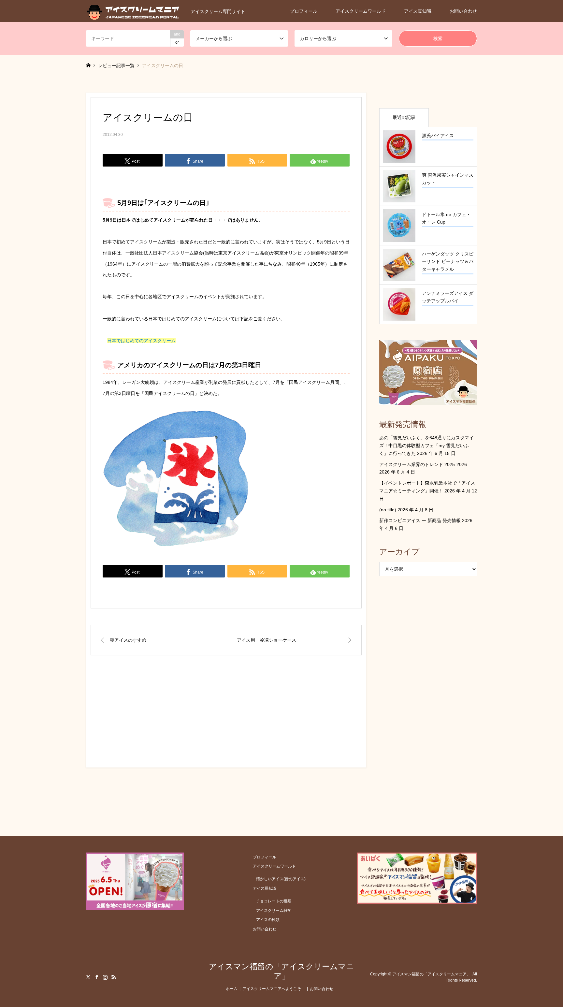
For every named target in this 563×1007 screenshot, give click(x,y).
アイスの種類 (268, 919)
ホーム (232, 988)
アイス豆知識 (417, 11)
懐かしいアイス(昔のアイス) (281, 879)
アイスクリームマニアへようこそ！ (273, 988)
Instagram (105, 977)
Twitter (88, 977)
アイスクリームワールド (361, 11)
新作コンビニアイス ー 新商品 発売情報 (420, 520)
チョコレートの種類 (273, 901)
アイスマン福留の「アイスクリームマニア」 (281, 971)
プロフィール (303, 11)
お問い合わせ (463, 11)
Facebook (96, 977)
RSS (113, 977)
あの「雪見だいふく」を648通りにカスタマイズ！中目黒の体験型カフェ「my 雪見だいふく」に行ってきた (426, 445)
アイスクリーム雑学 (273, 910)
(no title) (387, 509)
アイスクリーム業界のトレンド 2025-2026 (423, 464)
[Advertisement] (226, 717)
